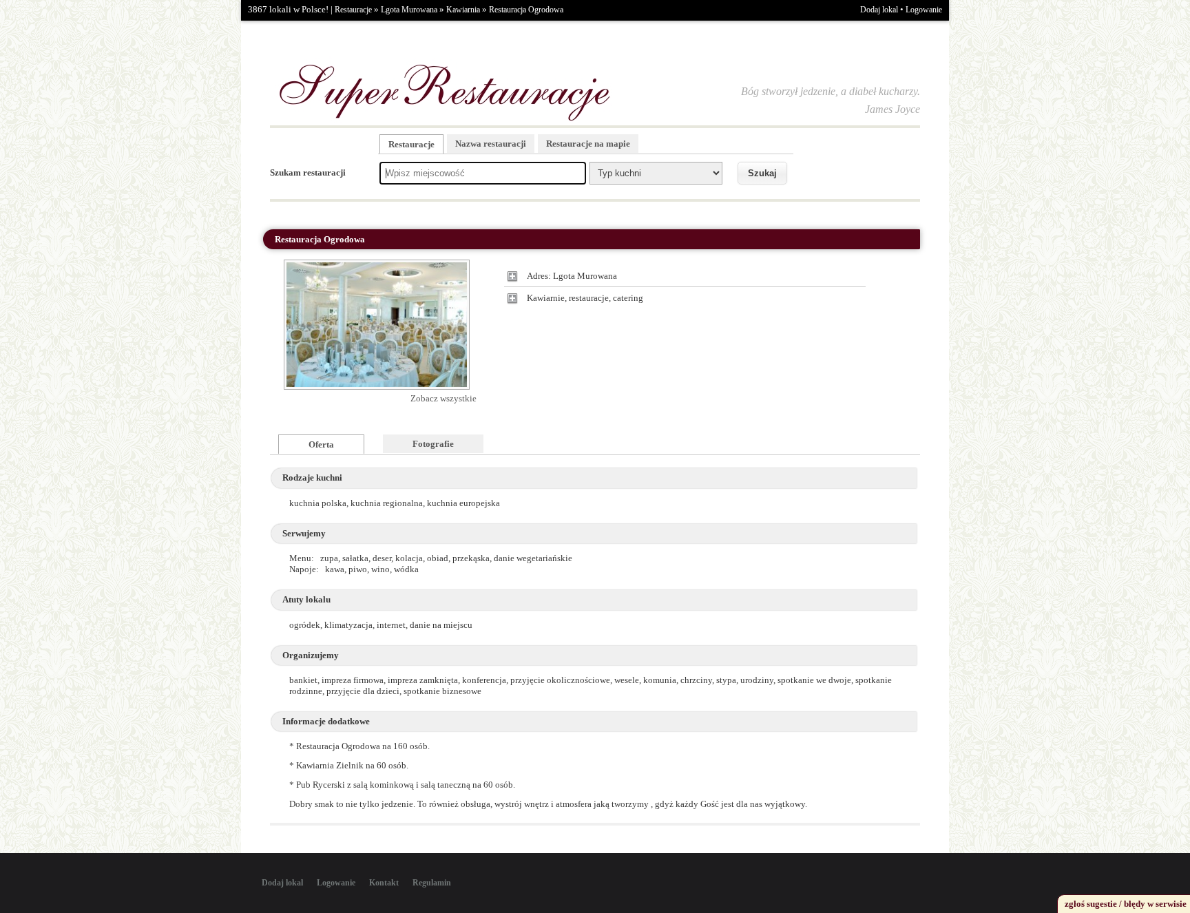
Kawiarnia (463, 9)
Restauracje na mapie (588, 143)
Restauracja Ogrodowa (526, 9)
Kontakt (384, 883)
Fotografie (433, 444)
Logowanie (924, 9)
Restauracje (353, 9)
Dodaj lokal (879, 9)
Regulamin (432, 883)
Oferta (321, 444)
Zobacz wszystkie (443, 398)
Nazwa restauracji (490, 143)
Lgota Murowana (409, 9)
